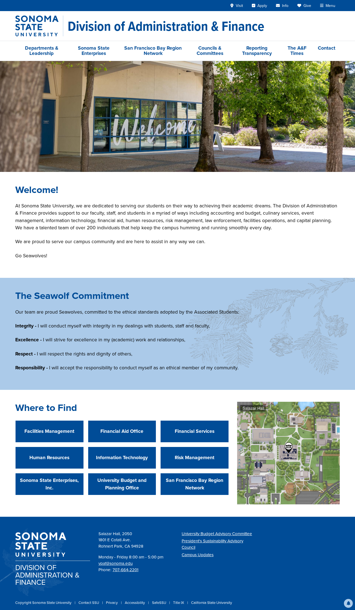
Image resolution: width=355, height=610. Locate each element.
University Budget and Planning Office (121, 484)
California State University (211, 602)
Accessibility (135, 602)
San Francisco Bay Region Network (153, 50)
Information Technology (122, 457)
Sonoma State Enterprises (94, 50)
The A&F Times (297, 50)
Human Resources (49, 457)
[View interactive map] (288, 452)
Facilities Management (49, 431)
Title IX (179, 602)
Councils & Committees (210, 50)
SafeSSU (159, 602)
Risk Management (194, 457)
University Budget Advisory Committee (217, 534)
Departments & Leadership (41, 50)
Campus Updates (198, 555)
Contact (326, 48)
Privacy (112, 602)
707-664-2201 (125, 570)
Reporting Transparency (257, 50)
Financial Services (194, 431)
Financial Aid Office (121, 431)
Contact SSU (89, 602)
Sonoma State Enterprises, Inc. (49, 484)
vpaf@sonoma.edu (115, 563)
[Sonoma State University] (39, 26)
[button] (348, 603)
